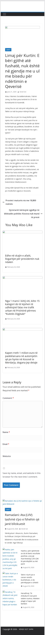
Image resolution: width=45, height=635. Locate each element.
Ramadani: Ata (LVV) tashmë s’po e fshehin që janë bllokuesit (22, 519)
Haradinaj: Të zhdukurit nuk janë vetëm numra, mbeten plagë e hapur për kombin (30, 598)
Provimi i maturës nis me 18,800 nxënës (21, 202)
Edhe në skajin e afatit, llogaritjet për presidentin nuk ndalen (22, 259)
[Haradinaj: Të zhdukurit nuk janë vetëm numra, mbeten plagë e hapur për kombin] (11, 600)
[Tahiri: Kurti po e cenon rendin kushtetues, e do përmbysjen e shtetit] (11, 580)
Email (6, 444)
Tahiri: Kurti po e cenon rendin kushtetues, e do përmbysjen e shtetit (29, 578)
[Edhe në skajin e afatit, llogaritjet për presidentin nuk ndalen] (22, 232)
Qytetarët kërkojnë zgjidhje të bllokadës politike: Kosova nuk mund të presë (21, 214)
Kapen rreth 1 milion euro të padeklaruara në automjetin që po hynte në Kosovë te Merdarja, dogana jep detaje (21, 357)
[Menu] (4, 14)
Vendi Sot (23, 92)
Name (6, 432)
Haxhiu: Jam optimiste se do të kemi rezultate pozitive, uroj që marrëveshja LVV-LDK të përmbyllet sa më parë (30, 557)
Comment (8, 398)
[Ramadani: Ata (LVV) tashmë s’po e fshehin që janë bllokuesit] (22, 502)
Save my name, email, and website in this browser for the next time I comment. (21, 475)
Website (7, 456)
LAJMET (8, 50)
